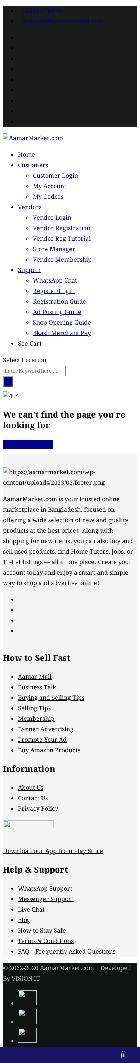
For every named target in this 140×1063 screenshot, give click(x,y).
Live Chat (31, 910)
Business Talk (37, 687)
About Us (30, 788)
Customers (33, 165)
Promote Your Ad (42, 740)
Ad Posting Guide (57, 312)
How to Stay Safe (42, 931)
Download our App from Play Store (53, 851)
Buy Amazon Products (49, 750)
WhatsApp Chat (55, 281)
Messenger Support (46, 899)
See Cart (30, 344)
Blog (24, 920)
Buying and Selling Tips (51, 698)
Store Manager (54, 249)
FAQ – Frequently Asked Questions (66, 952)
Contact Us (33, 798)
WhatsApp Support (45, 889)
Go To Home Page (28, 444)
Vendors (29, 207)
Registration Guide (59, 302)
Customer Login (55, 176)
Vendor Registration (61, 228)
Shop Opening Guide (62, 323)
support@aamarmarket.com (63, 21)
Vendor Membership (62, 260)
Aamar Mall (35, 677)
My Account (49, 186)
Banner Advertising (46, 729)
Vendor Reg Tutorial (62, 239)
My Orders (48, 197)
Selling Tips (34, 708)
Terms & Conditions (46, 941)
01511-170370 (41, 11)
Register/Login (54, 291)
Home (26, 155)
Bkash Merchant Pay (62, 333)
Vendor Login (52, 218)
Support (29, 270)
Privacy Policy (38, 809)
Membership (36, 719)
